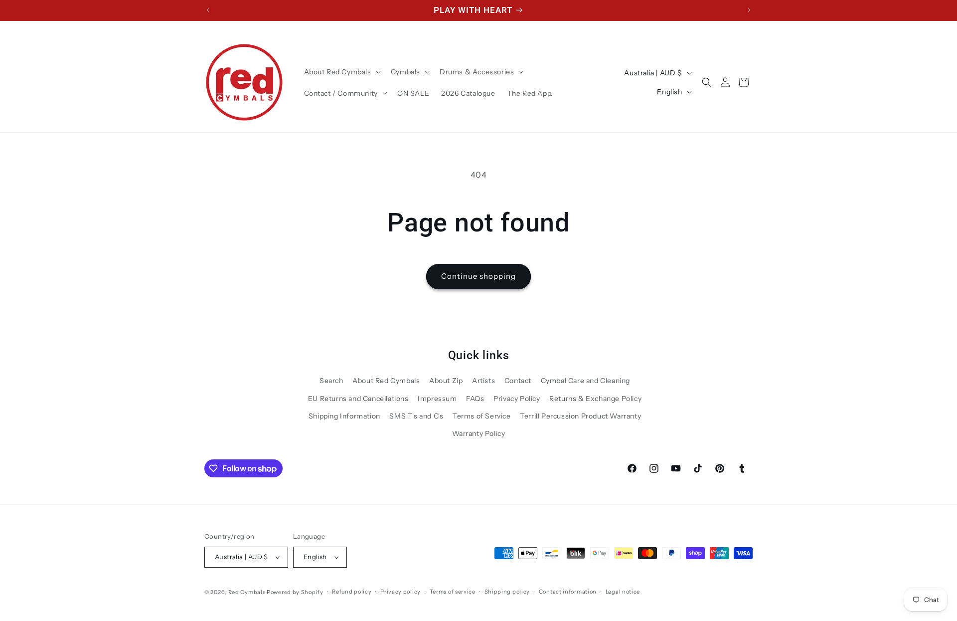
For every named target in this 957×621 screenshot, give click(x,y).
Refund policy (351, 591)
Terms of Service (482, 416)
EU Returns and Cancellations (358, 398)
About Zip (446, 380)
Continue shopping (478, 276)
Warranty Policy (478, 433)
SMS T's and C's (416, 416)
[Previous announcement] (208, 9)
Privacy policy (400, 591)
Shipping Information (344, 416)
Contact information (568, 591)
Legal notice (623, 591)
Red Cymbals (247, 592)
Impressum (437, 398)
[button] (341, 71)
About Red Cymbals (386, 380)
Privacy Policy (516, 398)
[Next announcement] (749, 9)
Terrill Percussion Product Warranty (580, 416)
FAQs (475, 398)
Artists (483, 380)
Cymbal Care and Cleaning (585, 380)
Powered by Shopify (295, 592)
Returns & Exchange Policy (595, 398)
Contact (517, 380)
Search (331, 380)
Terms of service (453, 591)
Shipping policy (507, 591)
